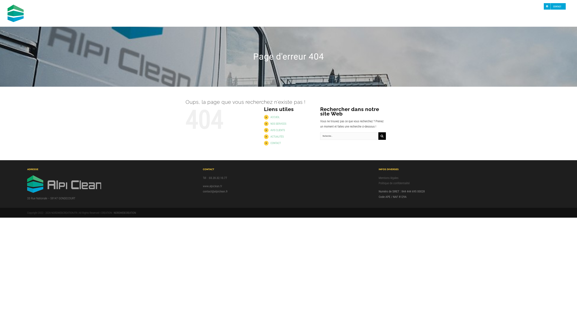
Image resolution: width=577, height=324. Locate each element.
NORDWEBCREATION (125, 212)
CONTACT (275, 143)
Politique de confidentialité (394, 183)
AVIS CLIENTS (277, 130)
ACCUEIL (275, 117)
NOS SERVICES (278, 123)
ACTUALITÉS (277, 136)
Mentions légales (388, 178)
